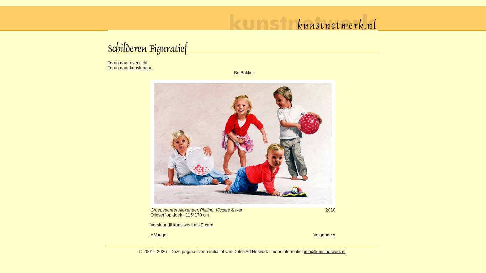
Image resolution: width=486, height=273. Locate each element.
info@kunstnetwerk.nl (324, 251)
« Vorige (158, 234)
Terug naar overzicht (127, 62)
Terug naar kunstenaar (130, 67)
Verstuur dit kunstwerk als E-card (181, 225)
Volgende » (324, 234)
